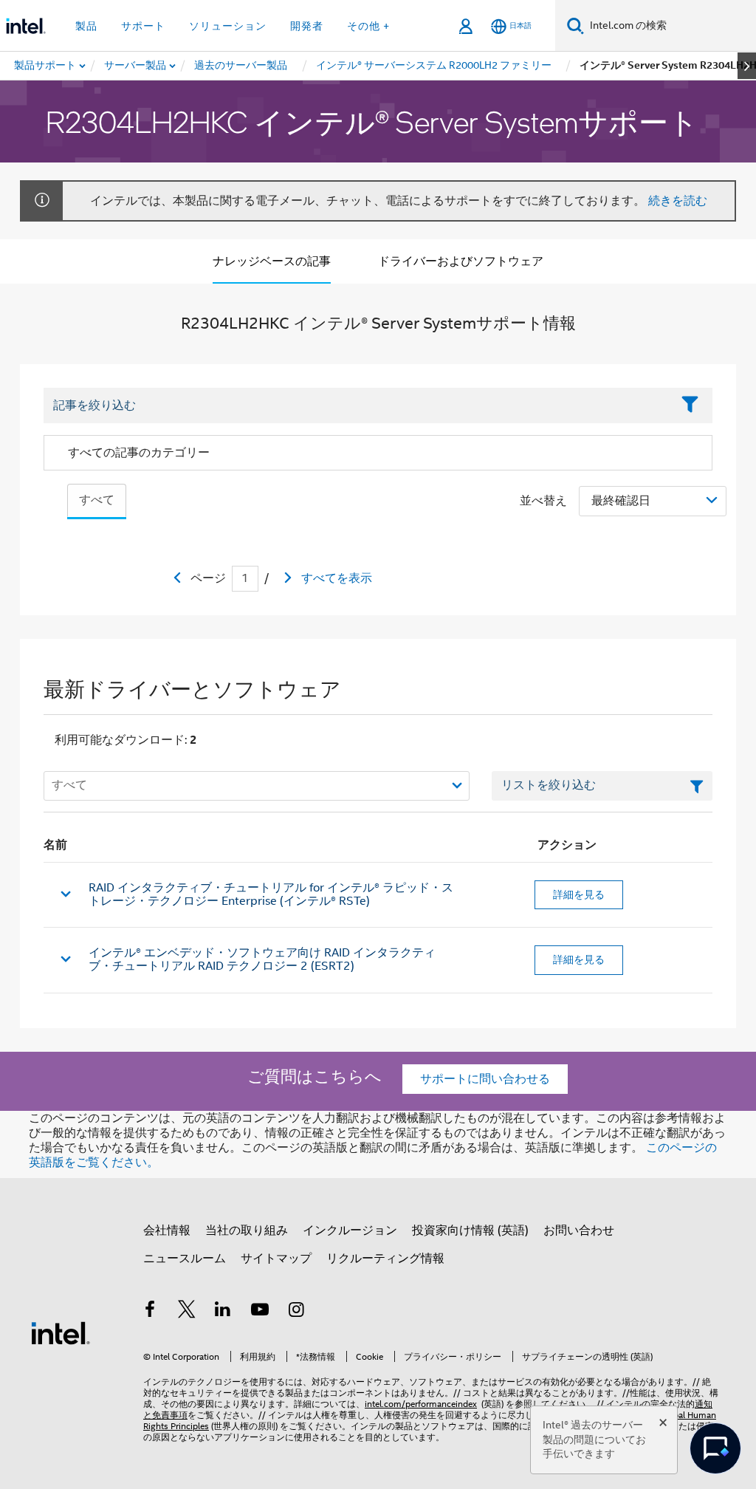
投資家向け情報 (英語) (470, 1230)
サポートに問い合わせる (485, 1079)
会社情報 (166, 1230)
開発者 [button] (306, 25)
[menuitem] (136, 65)
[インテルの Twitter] (186, 1311)
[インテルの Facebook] (149, 1311)
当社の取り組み (246, 1230)
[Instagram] (296, 1311)
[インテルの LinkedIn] (223, 1311)
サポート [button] (143, 25)
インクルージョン (350, 1230)
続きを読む (677, 201)
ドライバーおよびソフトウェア (460, 261)
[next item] (747, 65)
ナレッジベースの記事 (272, 261)
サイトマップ (276, 1258)
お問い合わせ (578, 1230)
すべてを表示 (336, 578)
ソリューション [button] (228, 25)
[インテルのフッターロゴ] (60, 1332)
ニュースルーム (184, 1258)
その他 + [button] (368, 25)
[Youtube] (259, 1311)
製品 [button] (86, 25)
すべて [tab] (96, 500)
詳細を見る (579, 894)
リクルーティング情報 (385, 1258)
